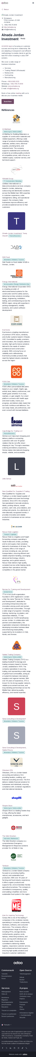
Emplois (22, 998)
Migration (5, 1000)
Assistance (5, 997)
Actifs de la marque (26, 994)
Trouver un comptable (9, 1010)
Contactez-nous (25, 996)
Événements (24, 1002)
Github (22, 977)
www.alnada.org (14, 86)
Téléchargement (25, 974)
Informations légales (27, 1013)
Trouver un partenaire (9, 1014)
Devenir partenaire (8, 1016)
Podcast (22, 1004)
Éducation (5, 1007)
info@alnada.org (13, 88)
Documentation (7, 976)
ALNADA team (7, 46)
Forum (4, 978)
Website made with (15, 1054)
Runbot (22, 979)
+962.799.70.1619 (16, 84)
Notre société (24, 991)
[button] (33, 3)
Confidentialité (26, 1015)
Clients (22, 1009)
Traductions (24, 982)
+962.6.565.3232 (13, 81)
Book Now (8, 101)
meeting (18, 93)
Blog (21, 1007)
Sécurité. (23, 1017)
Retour (6, 9)
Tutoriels (4, 974)
